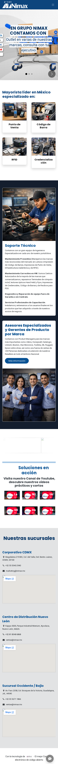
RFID (14, 159)
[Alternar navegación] (53, 4)
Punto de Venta (14, 126)
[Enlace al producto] (14, 111)
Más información (17, 360)
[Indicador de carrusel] (26, 74)
